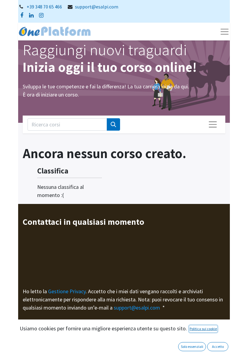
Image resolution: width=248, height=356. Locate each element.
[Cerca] (113, 124)
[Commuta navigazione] (212, 124)
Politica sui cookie (203, 328)
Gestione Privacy (67, 291)
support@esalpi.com (96, 7)
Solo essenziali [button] (192, 346)
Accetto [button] (218, 346)
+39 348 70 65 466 (44, 7)
